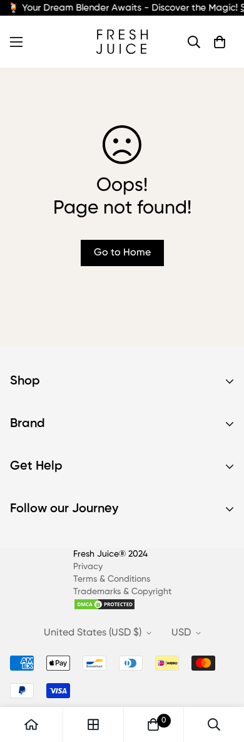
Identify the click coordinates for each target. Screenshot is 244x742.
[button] (219, 42)
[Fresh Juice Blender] (122, 42)
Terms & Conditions (111, 579)
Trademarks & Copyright (122, 591)
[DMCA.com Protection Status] (122, 604)
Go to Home (122, 253)
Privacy (88, 566)
